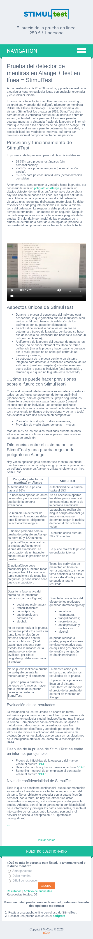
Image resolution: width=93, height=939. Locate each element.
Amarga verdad (22, 870)
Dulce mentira (21, 875)
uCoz (46, 932)
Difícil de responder (25, 880)
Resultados (14, 891)
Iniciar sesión (46, 840)
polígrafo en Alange (46, 188)
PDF (42, 764)
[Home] (46, 17)
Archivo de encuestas (38, 891)
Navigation (22, 50)
